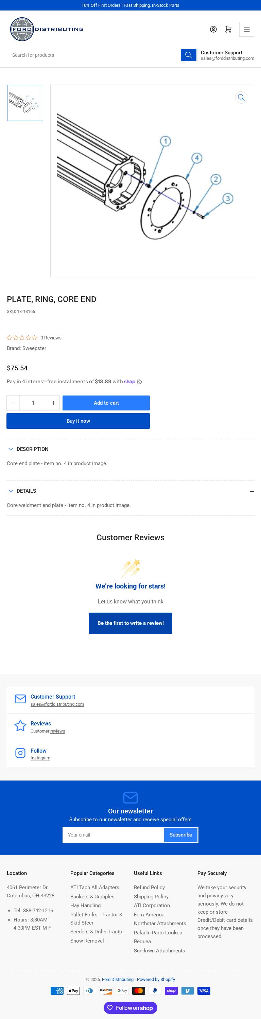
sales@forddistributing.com (57, 704)
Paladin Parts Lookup (158, 933)
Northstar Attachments (160, 923)
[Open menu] (246, 29)
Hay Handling (85, 905)
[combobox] (102, 55)
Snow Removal (87, 941)
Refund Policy (149, 887)
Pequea (142, 941)
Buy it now (78, 421)
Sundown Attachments (159, 951)
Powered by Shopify (156, 979)
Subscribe (181, 835)
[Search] (188, 55)
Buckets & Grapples (92, 897)
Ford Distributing (118, 979)
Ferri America (149, 915)
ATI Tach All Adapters (94, 887)
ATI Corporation (152, 905)
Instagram (40, 757)
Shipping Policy (151, 897)
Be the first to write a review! (131, 623)
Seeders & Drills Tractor (97, 932)
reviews (57, 731)
